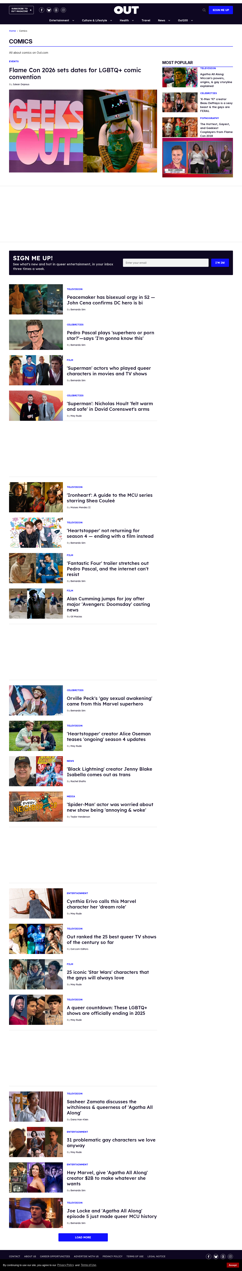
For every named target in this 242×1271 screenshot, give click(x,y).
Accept (233, 1265)
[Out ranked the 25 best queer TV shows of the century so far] (36, 938)
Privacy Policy (65, 1265)
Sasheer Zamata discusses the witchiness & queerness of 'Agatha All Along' (110, 1107)
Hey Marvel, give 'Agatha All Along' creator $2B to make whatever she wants (107, 1178)
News (161, 20)
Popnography (209, 118)
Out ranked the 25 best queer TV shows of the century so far (111, 939)
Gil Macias (76, 616)
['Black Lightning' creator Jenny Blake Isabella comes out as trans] (36, 771)
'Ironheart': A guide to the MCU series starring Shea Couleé (110, 497)
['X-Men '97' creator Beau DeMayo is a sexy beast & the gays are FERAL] (180, 102)
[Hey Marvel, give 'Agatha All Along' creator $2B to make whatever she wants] (36, 1177)
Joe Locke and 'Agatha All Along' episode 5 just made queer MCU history (112, 1213)
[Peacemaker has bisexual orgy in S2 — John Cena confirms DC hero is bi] (36, 299)
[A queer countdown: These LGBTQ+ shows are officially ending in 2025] (36, 1009)
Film (70, 360)
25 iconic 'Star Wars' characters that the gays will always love (108, 975)
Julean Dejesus (21, 84)
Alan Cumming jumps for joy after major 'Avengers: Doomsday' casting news (108, 604)
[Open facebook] (41, 10)
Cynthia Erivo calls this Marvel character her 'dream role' (101, 904)
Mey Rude (76, 416)
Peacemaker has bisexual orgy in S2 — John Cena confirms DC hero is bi (111, 300)
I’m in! (220, 262)
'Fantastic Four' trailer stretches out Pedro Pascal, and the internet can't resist (108, 568)
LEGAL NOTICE (156, 1256)
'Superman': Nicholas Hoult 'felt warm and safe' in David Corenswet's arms (110, 406)
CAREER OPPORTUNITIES (55, 1256)
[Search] (204, 10)
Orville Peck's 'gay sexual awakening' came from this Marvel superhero (109, 701)
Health (124, 20)
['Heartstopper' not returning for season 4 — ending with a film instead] (36, 532)
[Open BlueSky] (49, 10)
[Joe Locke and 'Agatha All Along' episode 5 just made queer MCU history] (36, 1212)
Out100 (183, 20)
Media (71, 796)
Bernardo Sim (77, 309)
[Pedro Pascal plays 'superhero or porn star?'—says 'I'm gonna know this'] (36, 334)
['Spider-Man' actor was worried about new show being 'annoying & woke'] (36, 806)
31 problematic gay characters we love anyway (111, 1142)
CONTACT (14, 1256)
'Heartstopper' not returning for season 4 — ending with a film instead (110, 533)
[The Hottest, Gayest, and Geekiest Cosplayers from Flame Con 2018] (180, 127)
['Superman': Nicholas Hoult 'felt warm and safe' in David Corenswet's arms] (36, 405)
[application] (197, 157)
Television (208, 68)
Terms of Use (88, 1265)
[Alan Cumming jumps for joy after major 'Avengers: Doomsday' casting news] (36, 603)
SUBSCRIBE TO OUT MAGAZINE (19, 9)
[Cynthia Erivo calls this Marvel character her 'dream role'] (36, 903)
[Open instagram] (63, 10)
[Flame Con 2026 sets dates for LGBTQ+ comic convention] (83, 130)
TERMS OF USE (135, 1256)
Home (12, 31)
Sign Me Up (221, 10)
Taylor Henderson (80, 816)
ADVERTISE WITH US (86, 1256)
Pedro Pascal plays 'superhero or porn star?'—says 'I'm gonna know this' (110, 335)
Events (14, 61)
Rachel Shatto (78, 781)
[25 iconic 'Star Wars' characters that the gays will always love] (36, 974)
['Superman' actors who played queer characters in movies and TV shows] (36, 370)
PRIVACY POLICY (112, 1256)
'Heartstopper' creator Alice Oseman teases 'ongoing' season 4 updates (109, 736)
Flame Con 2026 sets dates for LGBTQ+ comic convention (75, 73)
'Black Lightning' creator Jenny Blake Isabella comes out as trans (109, 771)
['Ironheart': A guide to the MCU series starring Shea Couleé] (36, 497)
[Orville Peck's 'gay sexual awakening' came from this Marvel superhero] (36, 700)
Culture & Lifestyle (94, 20)
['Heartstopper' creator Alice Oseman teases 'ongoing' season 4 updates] (36, 735)
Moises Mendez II (80, 507)
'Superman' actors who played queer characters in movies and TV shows (109, 370)
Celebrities (208, 93)
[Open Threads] (56, 10)
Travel (146, 20)
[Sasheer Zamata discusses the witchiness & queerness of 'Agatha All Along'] (36, 1106)
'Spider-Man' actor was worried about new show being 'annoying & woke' (110, 807)
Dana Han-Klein (79, 1119)
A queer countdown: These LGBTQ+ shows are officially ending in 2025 (107, 1010)
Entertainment (59, 20)
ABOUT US (30, 1256)
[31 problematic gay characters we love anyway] (36, 1141)
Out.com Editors (79, 949)
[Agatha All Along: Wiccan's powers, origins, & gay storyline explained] (180, 77)
